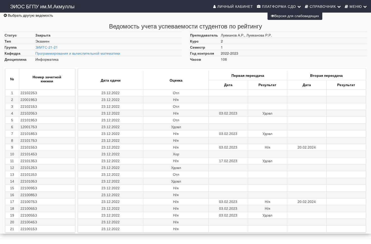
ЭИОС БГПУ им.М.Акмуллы (42, 6)
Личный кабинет (234, 6)
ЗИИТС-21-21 (46, 47)
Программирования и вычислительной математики (77, 53)
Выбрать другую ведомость (30, 15)
